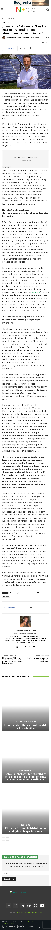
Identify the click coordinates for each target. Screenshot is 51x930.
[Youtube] (34, 646)
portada (6, 596)
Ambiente (10, 18)
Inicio (4, 18)
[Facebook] (8, 905)
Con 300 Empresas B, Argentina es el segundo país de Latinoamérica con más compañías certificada (25, 776)
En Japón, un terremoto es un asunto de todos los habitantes (38, 660)
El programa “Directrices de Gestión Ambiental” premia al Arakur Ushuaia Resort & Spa (12, 661)
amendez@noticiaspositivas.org (29, 912)
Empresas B (25, 770)
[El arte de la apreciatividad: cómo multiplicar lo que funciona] (25, 808)
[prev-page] (3, 839)
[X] (30, 646)
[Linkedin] (21, 646)
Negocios (25, 825)
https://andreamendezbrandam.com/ (25, 633)
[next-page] (7, 839)
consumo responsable (31, 593)
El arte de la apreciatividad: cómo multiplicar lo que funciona (25, 830)
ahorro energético (15, 593)
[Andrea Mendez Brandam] (4, 37)
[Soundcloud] (25, 646)
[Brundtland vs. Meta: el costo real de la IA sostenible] (25, 705)
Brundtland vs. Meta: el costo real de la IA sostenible (25, 726)
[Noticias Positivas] (25, 9)
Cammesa (35, 292)
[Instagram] (17, 646)
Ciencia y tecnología (25, 722)
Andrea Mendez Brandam (19, 37)
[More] (30, 48)
